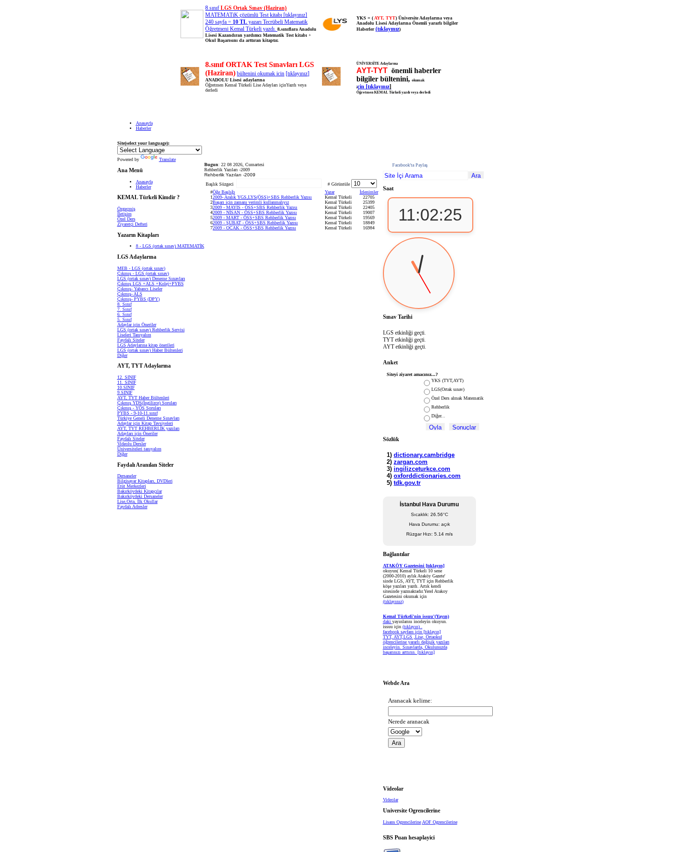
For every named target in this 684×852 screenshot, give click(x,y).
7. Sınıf (124, 309)
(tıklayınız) (393, 601)
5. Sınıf (124, 319)
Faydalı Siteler (131, 339)
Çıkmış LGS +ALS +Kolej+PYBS (150, 283)
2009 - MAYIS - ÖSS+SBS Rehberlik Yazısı (255, 207)
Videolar (390, 799)
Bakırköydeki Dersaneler (140, 496)
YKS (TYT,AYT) (447, 380)
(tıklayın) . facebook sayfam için (403, 629)
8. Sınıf (124, 304)
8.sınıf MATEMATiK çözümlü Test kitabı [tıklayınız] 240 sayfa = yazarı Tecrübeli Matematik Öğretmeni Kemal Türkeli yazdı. (256, 18)
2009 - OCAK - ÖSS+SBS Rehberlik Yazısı (254, 227)
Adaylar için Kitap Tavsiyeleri (145, 423)
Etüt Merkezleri (131, 486)
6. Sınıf (124, 314)
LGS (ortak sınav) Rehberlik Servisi (151, 329)
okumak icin (270, 73)
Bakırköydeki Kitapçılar (139, 491)
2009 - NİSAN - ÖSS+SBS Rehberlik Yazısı (255, 212)
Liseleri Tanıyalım (134, 334)
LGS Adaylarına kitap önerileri (145, 345)
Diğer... (438, 415)
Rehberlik (440, 406)
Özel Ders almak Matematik (457, 398)
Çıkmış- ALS (129, 293)
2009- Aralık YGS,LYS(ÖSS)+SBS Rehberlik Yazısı (262, 197)
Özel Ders (126, 218)
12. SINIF (126, 377)
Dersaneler (126, 475)
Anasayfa (144, 123)
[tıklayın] (426, 652)
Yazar (330, 192)
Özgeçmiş (126, 208)
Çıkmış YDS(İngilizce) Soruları (147, 402)
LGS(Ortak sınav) (447, 389)
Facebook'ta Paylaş (410, 165)
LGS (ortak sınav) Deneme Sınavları (151, 278)
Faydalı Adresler (132, 506)
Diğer (122, 355)
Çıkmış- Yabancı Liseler (139, 288)
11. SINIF (126, 382)
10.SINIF (126, 387)
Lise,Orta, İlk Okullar (137, 501)
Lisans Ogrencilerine (402, 822)
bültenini (247, 73)
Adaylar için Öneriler (136, 324)
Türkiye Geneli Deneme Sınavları (148, 418)
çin (361, 86)
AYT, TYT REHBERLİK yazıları (148, 428)
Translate (167, 159)
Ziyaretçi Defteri (132, 224)
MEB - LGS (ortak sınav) (141, 268)
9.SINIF (125, 392)
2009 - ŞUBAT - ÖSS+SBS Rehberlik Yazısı (255, 222)
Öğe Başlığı (224, 192)
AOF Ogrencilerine (439, 822)
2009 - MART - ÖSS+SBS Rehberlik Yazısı (254, 217)
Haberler (143, 128)
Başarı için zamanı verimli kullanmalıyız (251, 202)
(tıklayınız (387, 29)
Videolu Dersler (131, 443)
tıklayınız (298, 73)
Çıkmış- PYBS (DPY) (138, 299)
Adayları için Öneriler (137, 433)
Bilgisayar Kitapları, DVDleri (145, 480)
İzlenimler (369, 192)
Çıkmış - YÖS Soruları (139, 407)
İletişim (124, 213)
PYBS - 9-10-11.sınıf (137, 413)
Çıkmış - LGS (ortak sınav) (143, 273)
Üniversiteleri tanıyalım (139, 448)
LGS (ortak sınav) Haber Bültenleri (150, 350)
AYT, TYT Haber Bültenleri (143, 397)
